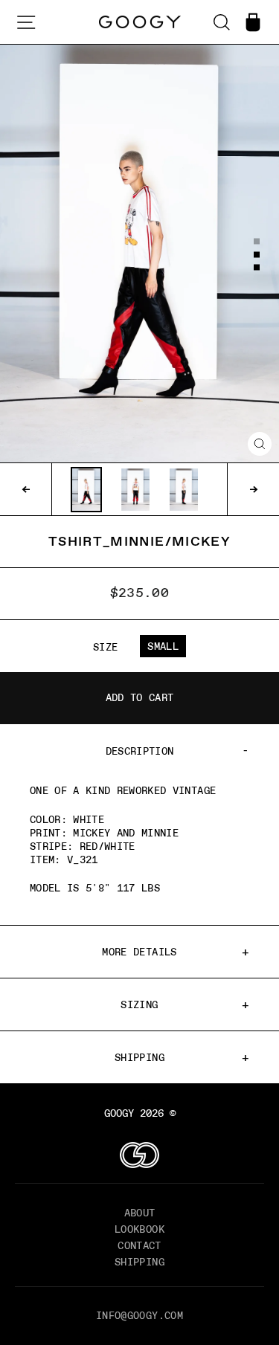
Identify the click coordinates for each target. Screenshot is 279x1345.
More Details (139, 951)
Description (140, 751)
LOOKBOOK (139, 1229)
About (139, 1212)
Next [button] (253, 489)
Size (105, 647)
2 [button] (257, 255)
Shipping (139, 1057)
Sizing (139, 1004)
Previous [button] (26, 489)
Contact (139, 1245)
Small (163, 646)
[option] (139, 254)
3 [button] (257, 268)
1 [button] (257, 241)
